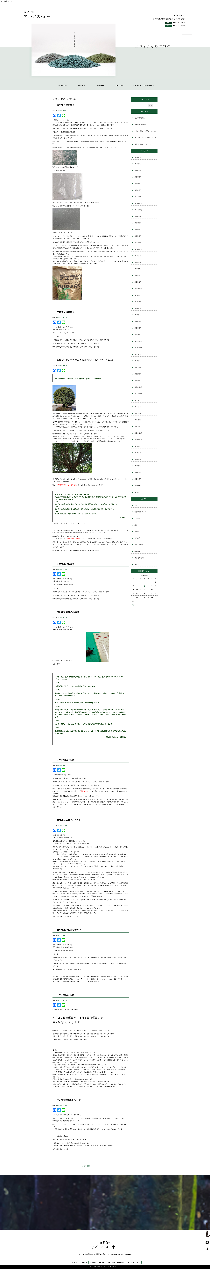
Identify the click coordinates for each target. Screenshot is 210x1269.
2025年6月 (138, 223)
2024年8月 (138, 256)
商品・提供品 (139, 545)
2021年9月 (138, 400)
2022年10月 (138, 348)
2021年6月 (138, 420)
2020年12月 (138, 433)
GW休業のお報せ (65, 994)
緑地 (136, 525)
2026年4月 (138, 183)
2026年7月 (138, 164)
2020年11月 (138, 439)
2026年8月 (138, 157)
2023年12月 (138, 288)
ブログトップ (144, 99)
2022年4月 (138, 367)
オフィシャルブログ (134, 1262)
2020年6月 (138, 466)
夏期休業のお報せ (65, 312)
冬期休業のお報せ (65, 563)
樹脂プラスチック (140, 512)
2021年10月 (138, 394)
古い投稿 (86, 1166)
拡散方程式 (84, 791)
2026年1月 (138, 197)
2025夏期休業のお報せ (68, 612)
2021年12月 (138, 387)
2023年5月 (138, 315)
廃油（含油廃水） (140, 558)
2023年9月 (138, 295)
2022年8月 (138, 354)
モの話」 (72, 485)
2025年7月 (138, 216)
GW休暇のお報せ (65, 759)
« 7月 (133, 605)
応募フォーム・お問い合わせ (144, 84)
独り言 (137, 564)
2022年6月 (138, 361)
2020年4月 (138, 479)
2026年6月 (138, 170)
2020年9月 (138, 446)
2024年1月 (138, 282)
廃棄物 (137, 531)
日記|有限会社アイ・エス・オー (8, 1)
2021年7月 (138, 413)
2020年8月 (138, 453)
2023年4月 (138, 321)
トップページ (62, 84)
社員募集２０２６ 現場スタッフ (145, 137)
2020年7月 (138, 459)
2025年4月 (138, 229)
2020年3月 (138, 485)
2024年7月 (138, 262)
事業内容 (81, 84)
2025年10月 (138, 210)
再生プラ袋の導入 (65, 105)
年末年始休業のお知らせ (69, 820)
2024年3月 (138, 275)
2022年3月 (138, 374)
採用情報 (120, 84)
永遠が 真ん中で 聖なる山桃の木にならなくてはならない (85, 360)
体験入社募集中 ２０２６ (143, 144)
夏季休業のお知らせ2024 (69, 929)
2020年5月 (138, 472)
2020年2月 (138, 492)
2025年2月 (138, 236)
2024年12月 (138, 249)
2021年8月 (138, 407)
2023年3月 (138, 328)
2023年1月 (138, 334)
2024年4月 (138, 269)
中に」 (78, 538)
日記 (136, 505)
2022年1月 (138, 380)
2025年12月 (138, 203)
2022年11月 (138, 341)
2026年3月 (138, 190)
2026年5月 (138, 177)
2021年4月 (138, 426)
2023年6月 (138, 308)
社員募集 (137, 551)
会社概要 (100, 84)
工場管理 (137, 518)
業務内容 (137, 538)
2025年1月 (138, 242)
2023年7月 (138, 302)
